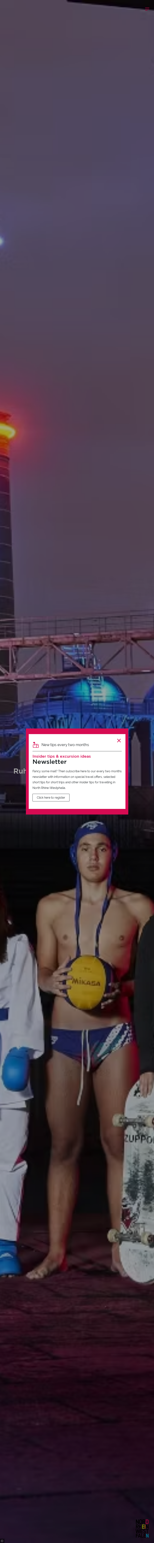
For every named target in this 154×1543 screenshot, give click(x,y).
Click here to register (51, 797)
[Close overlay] (119, 740)
